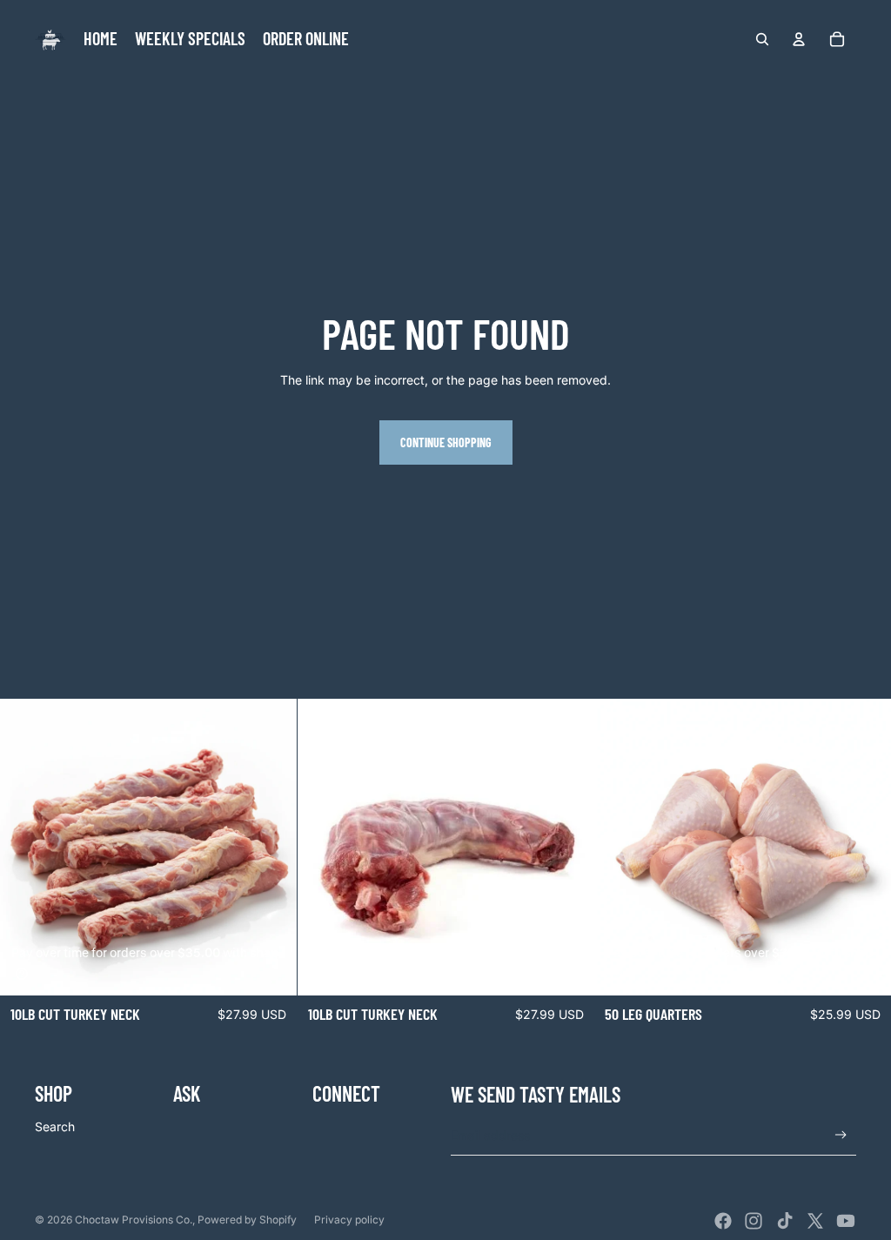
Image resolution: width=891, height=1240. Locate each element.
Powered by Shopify (247, 1219)
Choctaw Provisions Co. (133, 1219)
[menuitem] (100, 39)
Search (55, 1126)
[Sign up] (841, 1135)
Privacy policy (349, 1219)
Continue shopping (446, 442)
